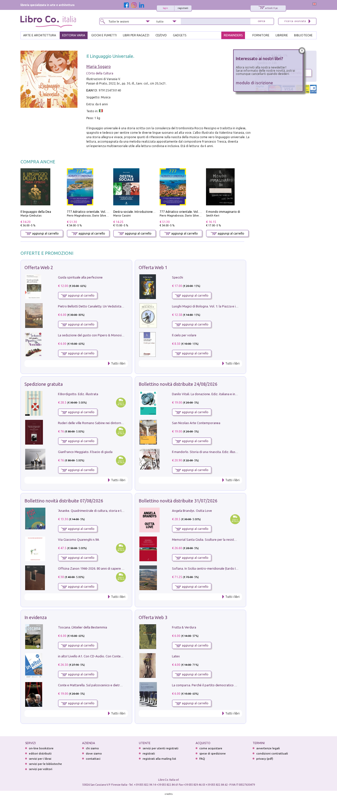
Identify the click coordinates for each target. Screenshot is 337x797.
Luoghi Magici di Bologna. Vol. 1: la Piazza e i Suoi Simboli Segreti (219, 306)
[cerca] (261, 21)
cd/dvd (161, 35)
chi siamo (92, 748)
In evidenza (35, 617)
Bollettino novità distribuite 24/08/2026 (178, 384)
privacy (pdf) (264, 758)
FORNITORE (260, 35)
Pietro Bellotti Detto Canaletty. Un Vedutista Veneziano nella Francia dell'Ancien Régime (120, 306)
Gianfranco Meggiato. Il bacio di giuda (85, 451)
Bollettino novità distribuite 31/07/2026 (178, 500)
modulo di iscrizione (254, 82)
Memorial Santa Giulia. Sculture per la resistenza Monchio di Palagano (222, 539)
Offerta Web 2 (38, 267)
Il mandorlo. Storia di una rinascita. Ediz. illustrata (207, 451)
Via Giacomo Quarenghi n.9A (78, 539)
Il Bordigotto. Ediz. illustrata (78, 394)
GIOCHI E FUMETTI (104, 35)
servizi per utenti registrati (160, 748)
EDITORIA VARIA (73, 35)
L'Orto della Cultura (99, 73)
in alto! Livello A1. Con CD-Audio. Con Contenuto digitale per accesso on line (112, 656)
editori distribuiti (40, 753)
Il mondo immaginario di (223, 211)
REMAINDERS (233, 35)
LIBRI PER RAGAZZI (136, 35)
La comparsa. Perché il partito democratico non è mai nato (214, 685)
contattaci (93, 758)
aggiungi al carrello (45, 233)
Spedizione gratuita (43, 384)
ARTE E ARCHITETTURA (39, 35)
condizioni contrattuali (272, 753)
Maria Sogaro (98, 66)
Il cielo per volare (184, 335)
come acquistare (210, 748)
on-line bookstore (41, 748)
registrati (183, 8)
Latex (176, 656)
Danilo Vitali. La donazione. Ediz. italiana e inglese (207, 394)
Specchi (177, 277)
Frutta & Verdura (184, 627)
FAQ (202, 758)
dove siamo (94, 753)
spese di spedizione (212, 753)
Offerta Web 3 (153, 617)
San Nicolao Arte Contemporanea (196, 423)
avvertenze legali (268, 748)
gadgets (179, 35)
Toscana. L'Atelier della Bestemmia (82, 627)
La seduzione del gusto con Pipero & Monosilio (91, 335)
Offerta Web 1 (153, 267)
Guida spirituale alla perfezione (80, 277)
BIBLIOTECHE (303, 35)
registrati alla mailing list (159, 758)
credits (169, 794)
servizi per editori (40, 769)
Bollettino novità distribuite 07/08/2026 (63, 500)
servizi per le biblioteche (45, 763)
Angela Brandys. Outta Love (192, 510)
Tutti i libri (118, 363)
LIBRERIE (282, 35)
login (165, 8)
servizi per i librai (40, 758)
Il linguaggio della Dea (35, 211)
